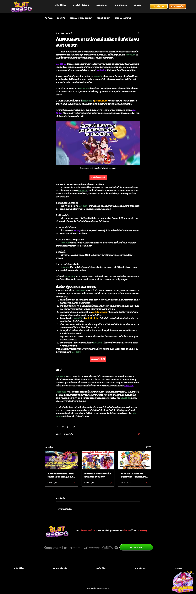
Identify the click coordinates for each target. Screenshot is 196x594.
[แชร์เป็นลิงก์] (74, 427)
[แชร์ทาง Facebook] (57, 427)
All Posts (49, 17)
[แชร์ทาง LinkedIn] (68, 427)
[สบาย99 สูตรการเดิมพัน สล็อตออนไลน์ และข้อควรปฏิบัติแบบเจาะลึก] (61, 460)
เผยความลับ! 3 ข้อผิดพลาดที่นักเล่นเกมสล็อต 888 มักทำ (97, 475)
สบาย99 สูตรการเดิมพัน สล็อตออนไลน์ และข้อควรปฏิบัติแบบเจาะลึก (61, 475)
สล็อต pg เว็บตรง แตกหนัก (81, 17)
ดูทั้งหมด (148, 447)
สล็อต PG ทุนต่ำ (103, 17)
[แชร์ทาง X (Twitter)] (63, 427)
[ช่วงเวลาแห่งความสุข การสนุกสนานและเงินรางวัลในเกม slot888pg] (134, 460)
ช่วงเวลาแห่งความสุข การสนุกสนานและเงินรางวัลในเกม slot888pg (133, 475)
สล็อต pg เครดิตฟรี (123, 17)
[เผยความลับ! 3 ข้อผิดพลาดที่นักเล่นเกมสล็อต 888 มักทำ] (98, 460)
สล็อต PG (61, 17)
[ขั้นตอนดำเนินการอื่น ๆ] (138, 33)
